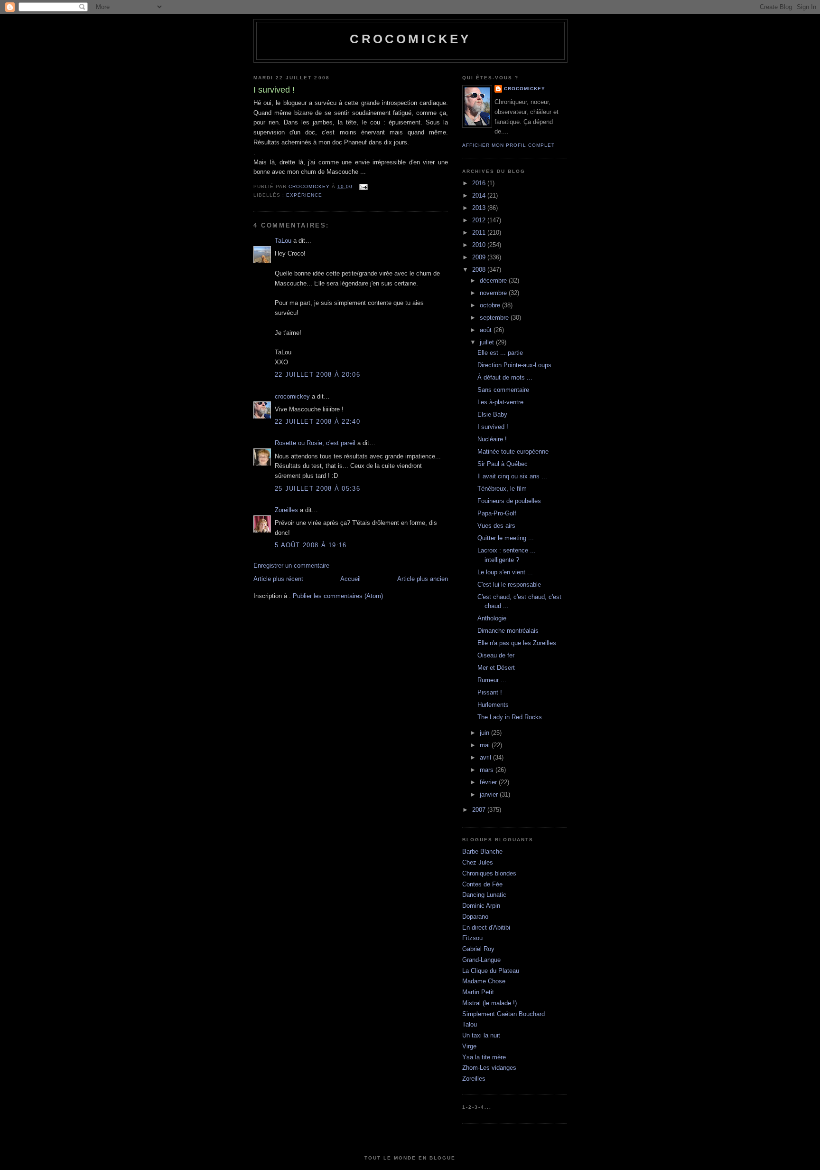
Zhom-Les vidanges (489, 1067)
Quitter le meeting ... (505, 538)
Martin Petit (478, 992)
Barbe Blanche (482, 851)
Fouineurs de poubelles (509, 500)
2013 (479, 207)
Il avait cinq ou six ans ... (512, 476)
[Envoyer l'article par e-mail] (362, 186)
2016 (479, 183)
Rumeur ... (491, 680)
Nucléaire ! (492, 439)
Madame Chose (483, 981)
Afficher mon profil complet (508, 145)
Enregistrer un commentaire (291, 565)
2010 (479, 244)
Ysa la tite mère (484, 1057)
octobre (491, 305)
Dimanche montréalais (508, 630)
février (489, 782)
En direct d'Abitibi (486, 927)
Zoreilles (286, 510)
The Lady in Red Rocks (509, 717)
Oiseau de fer (495, 655)
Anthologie (491, 618)
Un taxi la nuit (481, 1035)
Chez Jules (477, 862)
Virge (469, 1046)
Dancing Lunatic (484, 894)
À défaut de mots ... (504, 377)
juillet (488, 342)
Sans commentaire (503, 389)
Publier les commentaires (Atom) (338, 595)
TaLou (283, 240)
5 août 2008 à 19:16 (311, 545)
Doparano (475, 916)
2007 (479, 809)
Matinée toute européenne (513, 451)
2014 (479, 195)
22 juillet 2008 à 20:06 (317, 374)
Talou (469, 1024)
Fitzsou (472, 938)
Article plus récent (278, 578)
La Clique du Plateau (490, 970)
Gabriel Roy (478, 948)
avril (486, 757)
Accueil (350, 578)
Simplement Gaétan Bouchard (503, 1014)
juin (485, 732)
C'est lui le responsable (509, 584)
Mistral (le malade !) (489, 1003)
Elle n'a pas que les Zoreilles (516, 643)
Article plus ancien (422, 578)
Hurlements (493, 704)
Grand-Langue (481, 959)
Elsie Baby (492, 414)
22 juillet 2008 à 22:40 (317, 421)
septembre (495, 317)
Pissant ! (489, 692)
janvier (490, 794)
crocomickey (410, 39)
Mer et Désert (496, 667)
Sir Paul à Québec (502, 463)
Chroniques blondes (489, 873)
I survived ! (492, 426)
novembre (494, 292)
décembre (494, 280)
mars (487, 769)
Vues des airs (496, 525)
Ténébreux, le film (502, 488)
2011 (479, 232)
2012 (479, 220)
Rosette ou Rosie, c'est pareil (315, 443)
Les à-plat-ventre (500, 402)
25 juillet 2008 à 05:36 (317, 488)
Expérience (304, 195)
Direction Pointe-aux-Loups (514, 365)
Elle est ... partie (500, 352)
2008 (479, 269)
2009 (479, 257)
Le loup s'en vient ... (505, 572)
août (487, 329)
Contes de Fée (482, 884)
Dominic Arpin (481, 905)
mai (486, 745)
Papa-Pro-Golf (496, 513)
